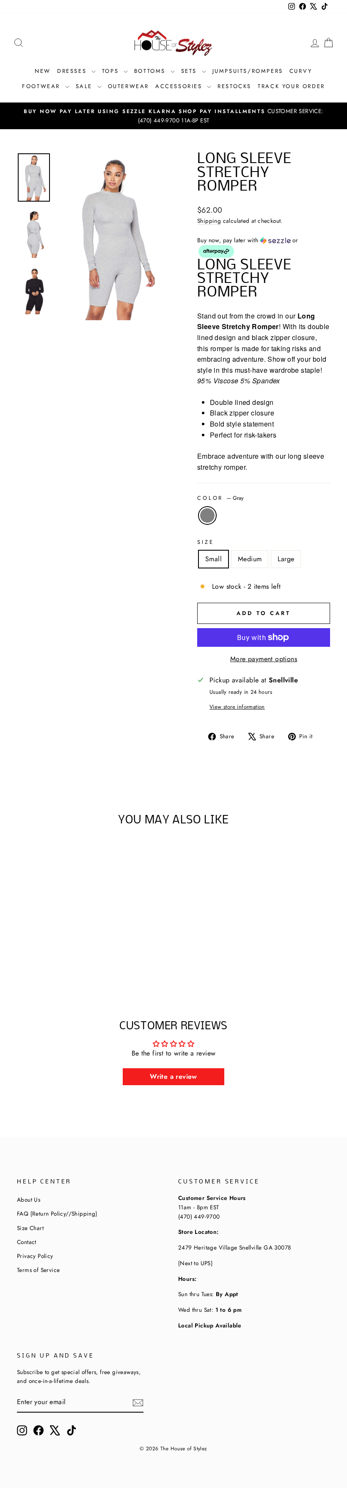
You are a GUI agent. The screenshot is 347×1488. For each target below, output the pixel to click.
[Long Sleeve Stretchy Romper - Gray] (47, 959)
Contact (26, 1242)
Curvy (300, 71)
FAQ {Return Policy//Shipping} (57, 1213)
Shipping (209, 220)
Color (220, 498)
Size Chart (30, 1228)
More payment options (263, 659)
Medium (250, 559)
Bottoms (151, 71)
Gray (207, 515)
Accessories (180, 86)
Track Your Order (291, 86)
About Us (28, 1199)
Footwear (42, 86)
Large (286, 559)
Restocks (234, 86)
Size (205, 542)
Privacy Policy (35, 1256)
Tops (111, 71)
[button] (263, 247)
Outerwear (128, 86)
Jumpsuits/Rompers (247, 71)
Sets (190, 71)
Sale (85, 86)
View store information (237, 707)
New (43, 71)
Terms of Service (38, 1270)
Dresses (73, 71)
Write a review (173, 1076)
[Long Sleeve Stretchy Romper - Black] (58, 959)
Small (213, 559)
